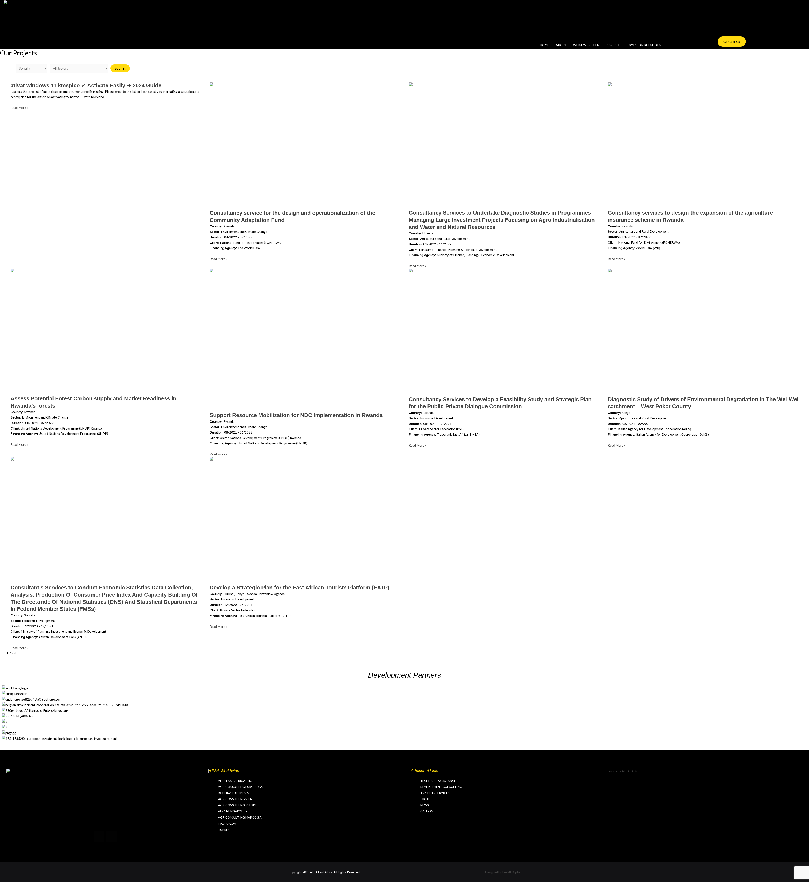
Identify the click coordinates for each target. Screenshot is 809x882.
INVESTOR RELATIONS (644, 45)
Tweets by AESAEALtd (622, 771)
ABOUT (561, 45)
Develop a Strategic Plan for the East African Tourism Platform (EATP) (300, 587)
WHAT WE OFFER (586, 45)
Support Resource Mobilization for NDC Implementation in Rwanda (296, 415)
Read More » (19, 107)
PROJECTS (613, 45)
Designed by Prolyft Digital (502, 872)
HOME (544, 45)
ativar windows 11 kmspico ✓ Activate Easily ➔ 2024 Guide (86, 85)
